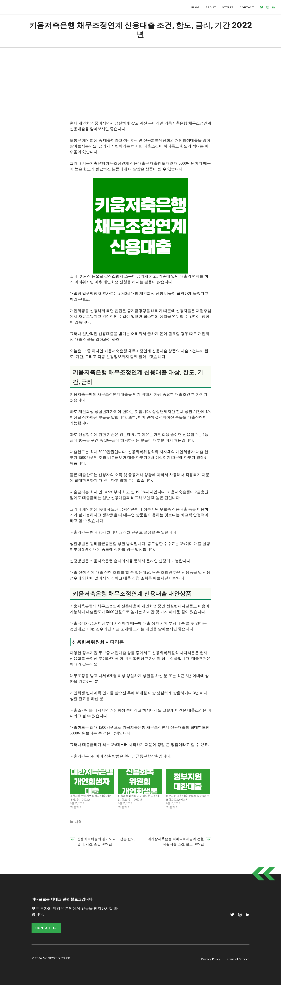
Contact (247, 7)
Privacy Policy (210, 959)
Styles (228, 7)
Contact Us (46, 928)
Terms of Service (237, 959)
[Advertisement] (140, 76)
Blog (195, 7)
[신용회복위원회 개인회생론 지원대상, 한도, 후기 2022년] (140, 781)
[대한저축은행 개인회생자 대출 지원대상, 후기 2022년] (92, 781)
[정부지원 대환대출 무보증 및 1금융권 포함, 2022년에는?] (188, 781)
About (211, 7)
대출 (78, 822)
